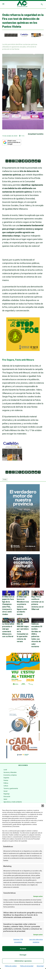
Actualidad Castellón (35, 134)
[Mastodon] (26, 161)
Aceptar (23, 949)
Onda (4, 479)
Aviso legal (40, 966)
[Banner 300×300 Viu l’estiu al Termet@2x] (23, 669)
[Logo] (22, 4)
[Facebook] (16, 161)
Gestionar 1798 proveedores (18, 941)
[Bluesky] (29, 161)
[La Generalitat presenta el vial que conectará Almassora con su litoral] (8, 620)
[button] (43, 806)
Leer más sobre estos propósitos (36, 941)
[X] (19, 161)
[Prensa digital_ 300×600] (23, 724)
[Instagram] (13, 161)
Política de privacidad (26, 966)
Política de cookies (11, 966)
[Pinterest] (39, 161)
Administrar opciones (23, 961)
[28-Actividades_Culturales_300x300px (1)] (23, 587)
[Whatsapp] (10, 161)
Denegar (23, 955)
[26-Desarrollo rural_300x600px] (23, 551)
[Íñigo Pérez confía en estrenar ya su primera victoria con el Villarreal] (37, 593)
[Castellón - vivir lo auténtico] (23, 36)
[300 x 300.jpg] (12, 460)
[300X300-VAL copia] (23, 350)
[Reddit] (36, 161)
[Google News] (6, 161)
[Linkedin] (32, 161)
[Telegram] (23, 161)
